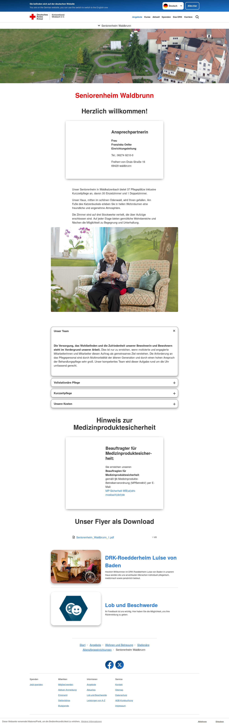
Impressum (120, 705)
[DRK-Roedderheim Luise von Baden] (76, 566)
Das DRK (177, 16)
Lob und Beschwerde (131, 605)
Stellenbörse (64, 700)
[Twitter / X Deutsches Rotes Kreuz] (119, 665)
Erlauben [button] (220, 721)
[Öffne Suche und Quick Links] (197, 17)
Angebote (137, 16)
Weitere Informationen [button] (91, 721)
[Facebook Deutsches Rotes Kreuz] (109, 665)
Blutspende (63, 705)
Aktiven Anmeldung (67, 689)
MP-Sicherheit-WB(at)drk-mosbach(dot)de (120, 493)
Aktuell (156, 16)
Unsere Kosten (63, 404)
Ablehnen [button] (202, 721)
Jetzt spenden (36, 684)
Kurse (147, 16)
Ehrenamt (62, 695)
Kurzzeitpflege (63, 393)
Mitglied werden (65, 684)
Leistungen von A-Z (96, 700)
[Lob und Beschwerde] (76, 608)
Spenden (166, 16)
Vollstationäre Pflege (67, 382)
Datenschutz (121, 695)
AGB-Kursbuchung (124, 700)
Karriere (188, 16)
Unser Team (61, 331)
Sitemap (119, 689)
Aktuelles (91, 689)
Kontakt (118, 684)
